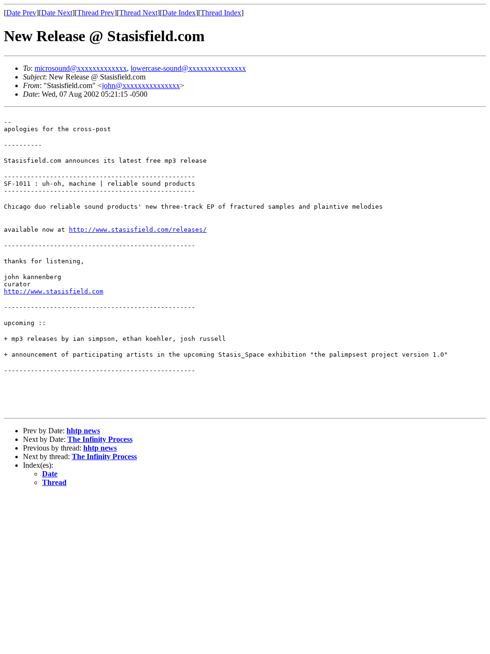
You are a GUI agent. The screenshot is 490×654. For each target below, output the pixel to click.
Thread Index (220, 13)
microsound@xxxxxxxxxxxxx (80, 68)
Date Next (56, 13)
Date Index (179, 13)
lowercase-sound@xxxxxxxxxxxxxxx (188, 68)
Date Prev (21, 13)
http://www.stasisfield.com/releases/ (138, 229)
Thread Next (138, 13)
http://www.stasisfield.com (53, 291)
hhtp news (83, 431)
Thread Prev (95, 13)
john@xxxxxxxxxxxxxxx (141, 85)
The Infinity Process (100, 439)
